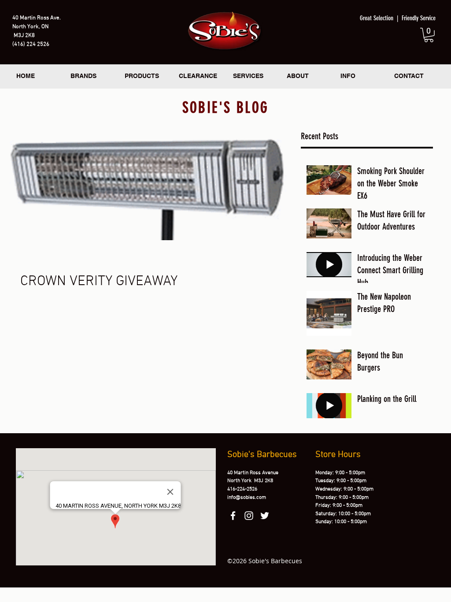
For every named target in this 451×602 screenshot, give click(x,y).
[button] (428, 35)
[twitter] (264, 515)
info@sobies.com (246, 497)
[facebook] (233, 515)
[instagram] (249, 515)
